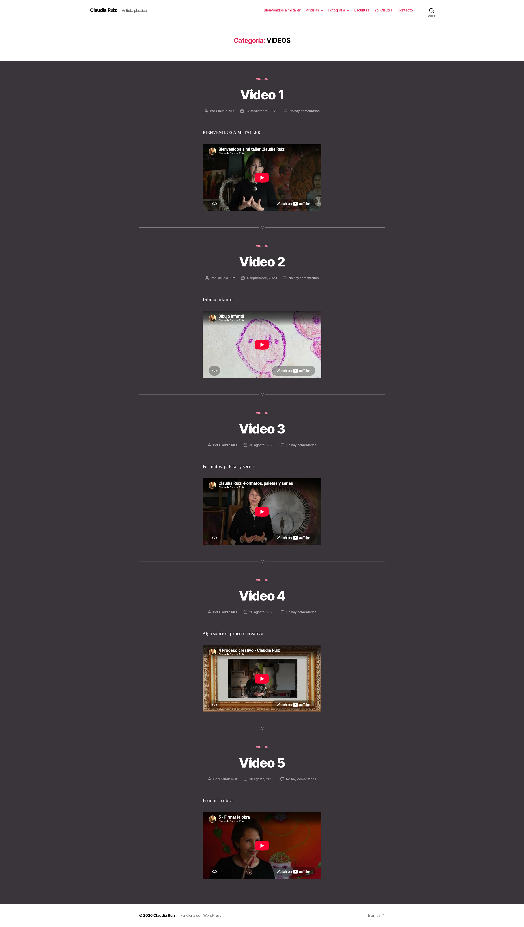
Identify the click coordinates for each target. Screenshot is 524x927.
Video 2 (262, 262)
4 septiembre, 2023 (262, 278)
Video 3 (262, 429)
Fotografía (336, 10)
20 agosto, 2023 (261, 612)
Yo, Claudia (383, 10)
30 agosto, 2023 (261, 445)
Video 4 (262, 596)
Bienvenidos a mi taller (282, 10)
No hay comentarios (304, 111)
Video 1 (262, 94)
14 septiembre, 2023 (262, 111)
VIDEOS (262, 79)
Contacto (405, 10)
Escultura (361, 10)
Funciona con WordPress (200, 915)
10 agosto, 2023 (261, 779)
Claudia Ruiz (103, 10)
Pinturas (312, 10)
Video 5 (262, 763)
